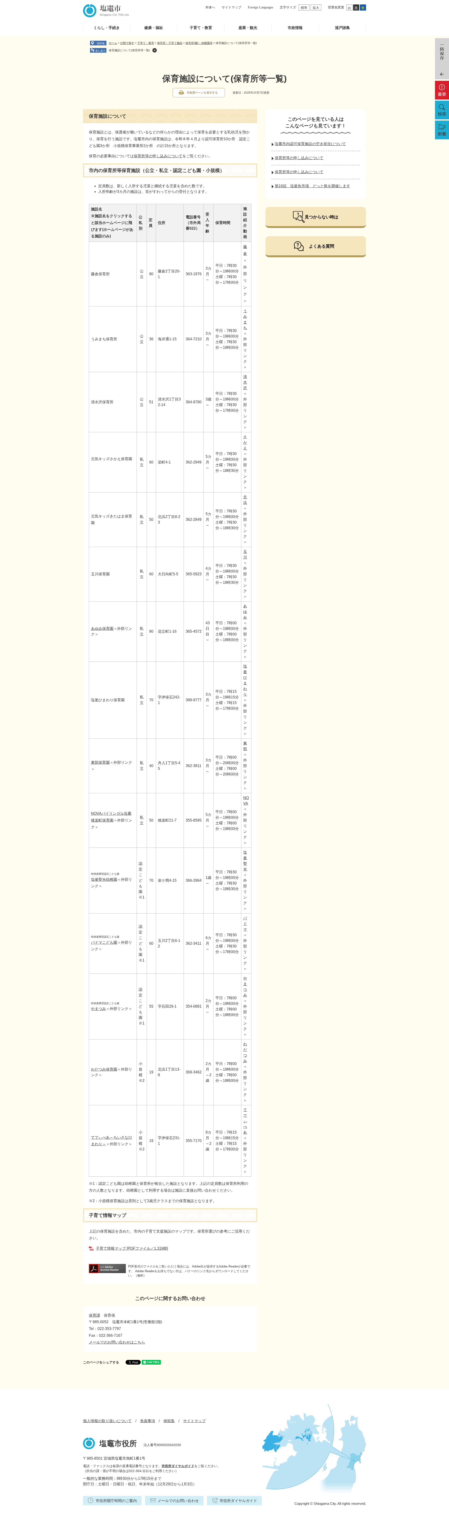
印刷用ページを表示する (202, 92)
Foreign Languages (260, 7)
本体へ (210, 7)
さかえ (245, 442)
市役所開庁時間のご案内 (116, 1501)
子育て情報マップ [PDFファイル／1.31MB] (132, 1248)
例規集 (169, 1421)
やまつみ (98, 1009)
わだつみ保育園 (104, 1069)
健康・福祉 (153, 28)
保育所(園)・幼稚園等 (199, 43)
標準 (304, 8)
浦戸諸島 (342, 28)
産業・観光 (248, 28)
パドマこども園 (104, 942)
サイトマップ (231, 7)
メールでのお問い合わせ (178, 1501)
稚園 (104, 879)
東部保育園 (100, 762)
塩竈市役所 (118, 1443)
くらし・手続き (107, 28)
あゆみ (245, 611)
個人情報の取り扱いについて (107, 1421)
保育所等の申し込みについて (158, 156)
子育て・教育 (201, 28)
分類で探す (127, 43)
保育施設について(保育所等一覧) (129, 50)
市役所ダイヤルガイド (178, 1466)
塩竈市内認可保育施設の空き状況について (310, 144)
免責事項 (147, 1421)
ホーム (113, 43)
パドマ (245, 923)
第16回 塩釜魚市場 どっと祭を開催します (312, 186)
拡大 (316, 8)
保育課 (94, 1315)
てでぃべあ (245, 1121)
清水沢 (245, 382)
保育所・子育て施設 (169, 43)
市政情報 (295, 28)
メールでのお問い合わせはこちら (117, 1342)
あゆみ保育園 (102, 629)
